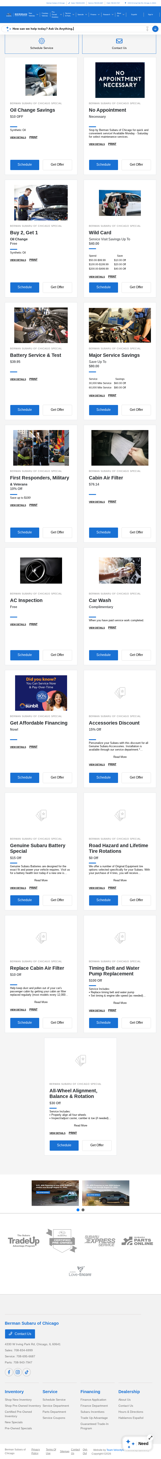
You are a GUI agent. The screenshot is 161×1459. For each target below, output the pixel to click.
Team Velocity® (115, 1450)
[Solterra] (105, 1193)
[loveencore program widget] (80, 1271)
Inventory (14, 1391)
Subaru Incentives (92, 1411)
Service (50, 1391)
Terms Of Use (51, 1451)
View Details (18, 137)
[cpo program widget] (61, 1241)
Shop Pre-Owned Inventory (23, 1405)
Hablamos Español (130, 1417)
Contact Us (22, 1334)
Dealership (129, 1391)
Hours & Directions (130, 1411)
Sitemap (64, 1451)
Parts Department (54, 1411)
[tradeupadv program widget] (24, 1241)
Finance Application (93, 1399)
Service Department (56, 1405)
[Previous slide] (78, 1209)
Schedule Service (54, 1399)
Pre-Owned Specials (18, 1428)
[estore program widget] (137, 1241)
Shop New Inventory (18, 1399)
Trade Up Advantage (94, 1417)
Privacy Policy (35, 1451)
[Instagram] (18, 1372)
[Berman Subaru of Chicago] (16, 14)
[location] (125, 3)
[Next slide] (83, 1209)
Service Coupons (54, 1417)
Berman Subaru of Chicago (15, 1451)
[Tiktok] (26, 1372)
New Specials (14, 1422)
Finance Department (94, 1405)
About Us (124, 1399)
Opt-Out (85, 1451)
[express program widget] (99, 1240)
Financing (90, 1391)
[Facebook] (9, 1372)
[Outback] (55, 1193)
